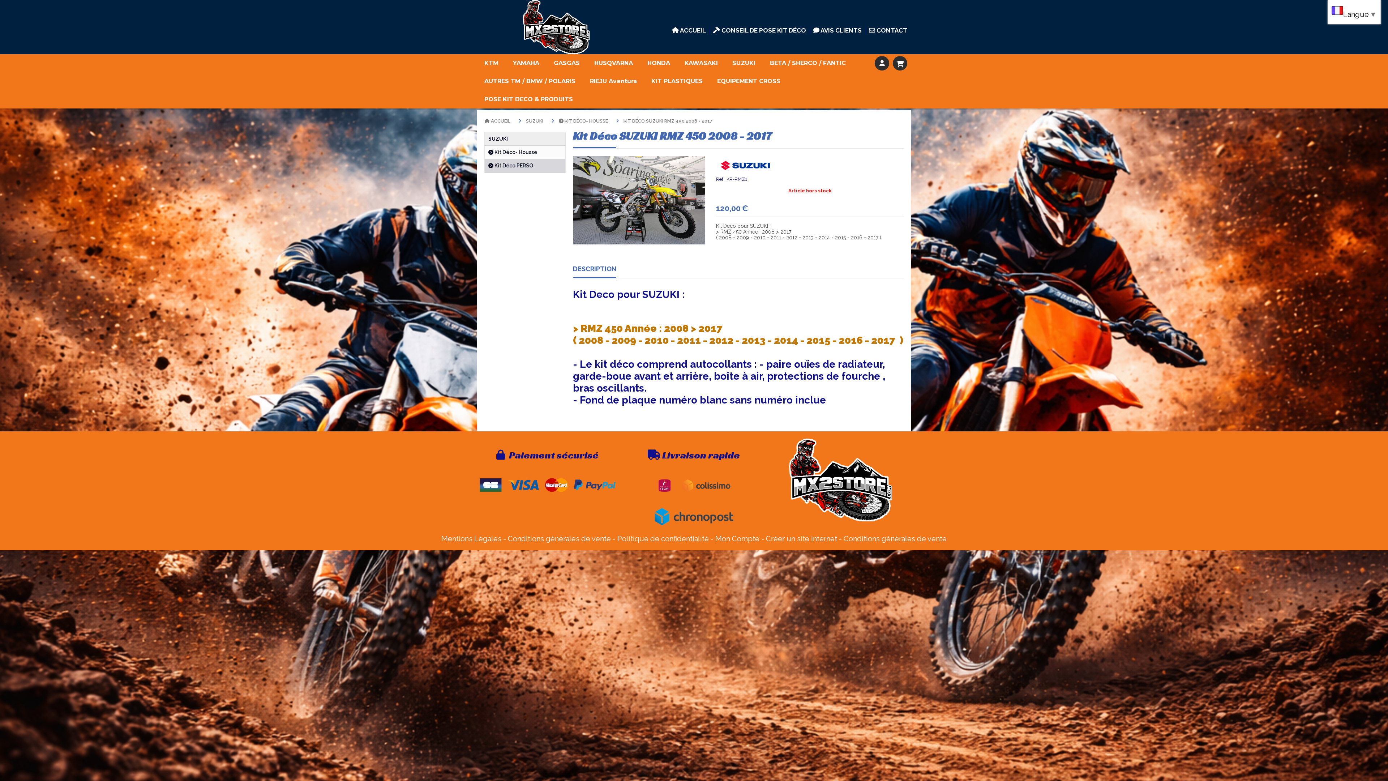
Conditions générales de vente (559, 538)
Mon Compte (737, 538)
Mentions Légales (471, 538)
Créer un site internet (801, 538)
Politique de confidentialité (663, 538)
